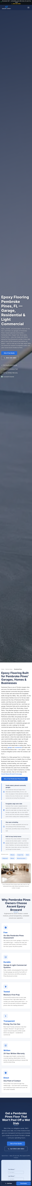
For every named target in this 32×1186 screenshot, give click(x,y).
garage (10, 747)
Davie (27, 854)
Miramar (12, 854)
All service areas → (21, 858)
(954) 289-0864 (17, 3)
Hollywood (5, 858)
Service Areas (9, 669)
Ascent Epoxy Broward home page (11, 774)
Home (2, 669)
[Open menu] (28, 7)
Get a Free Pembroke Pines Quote (14, 779)
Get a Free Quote (9, 353)
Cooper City (20, 854)
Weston (12, 858)
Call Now (9, 1183)
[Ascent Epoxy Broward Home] (6, 7)
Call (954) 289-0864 (17, 1149)
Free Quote (23, 1183)
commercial (18, 747)
